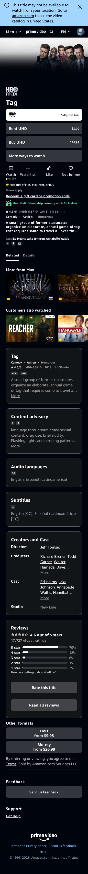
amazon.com (23, 15)
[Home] (36, 32)
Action (28, 216)
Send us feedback (63, 846)
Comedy (11, 216)
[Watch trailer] (11, 168)
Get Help (13, 816)
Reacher (30, 328)
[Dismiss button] (80, 6)
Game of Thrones (30, 288)
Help (43, 852)
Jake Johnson (36, 238)
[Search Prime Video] (51, 32)
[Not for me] (70, 168)
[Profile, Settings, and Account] (80, 32)
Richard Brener (53, 556)
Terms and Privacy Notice (28, 846)
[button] (33, 672)
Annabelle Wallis (57, 238)
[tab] (12, 255)
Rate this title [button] (44, 687)
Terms (11, 763)
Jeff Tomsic (50, 547)
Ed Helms (19, 238)
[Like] (49, 168)
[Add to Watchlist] (27, 168)
